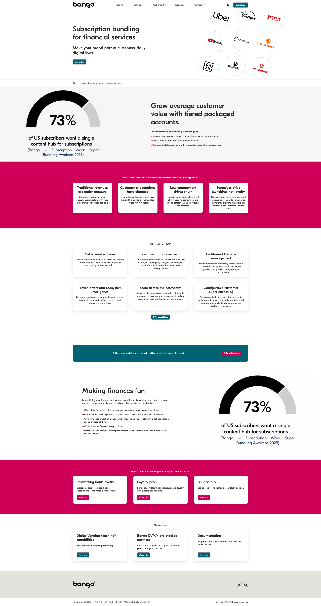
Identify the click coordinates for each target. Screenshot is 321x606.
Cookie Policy (115, 602)
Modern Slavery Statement (137, 602)
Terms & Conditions (82, 602)
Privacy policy (100, 602)
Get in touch (240, 5)
